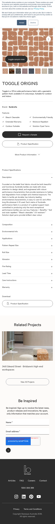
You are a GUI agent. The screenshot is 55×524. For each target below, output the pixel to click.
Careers (31, 480)
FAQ (22, 480)
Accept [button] (21, 22)
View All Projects (27, 381)
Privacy (16, 509)
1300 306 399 (27, 487)
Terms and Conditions (33, 509)
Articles (11, 480)
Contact (43, 480)
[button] (27, 177)
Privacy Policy (39, 8)
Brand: (4, 107)
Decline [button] (33, 22)
